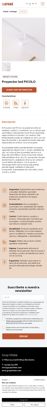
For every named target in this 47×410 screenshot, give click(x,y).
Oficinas (23, 11)
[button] (6, 379)
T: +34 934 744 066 (10, 365)
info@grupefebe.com (12, 368)
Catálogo (13, 11)
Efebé (5, 11)
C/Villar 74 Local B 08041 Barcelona (18, 360)
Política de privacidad (30, 315)
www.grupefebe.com (11, 371)
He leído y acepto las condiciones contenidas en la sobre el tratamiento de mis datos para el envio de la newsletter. (24, 321)
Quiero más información (19, 90)
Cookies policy (39, 380)
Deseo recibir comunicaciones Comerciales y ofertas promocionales (22, 329)
